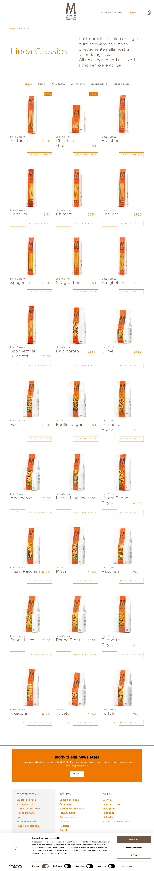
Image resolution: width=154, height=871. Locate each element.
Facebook (109, 813)
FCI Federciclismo (27, 821)
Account (64, 821)
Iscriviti (76, 774)
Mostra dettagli (125, 866)
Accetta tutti (134, 839)
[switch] (67, 866)
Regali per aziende (27, 826)
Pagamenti (66, 804)
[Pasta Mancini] (71, 12)
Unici (19, 817)
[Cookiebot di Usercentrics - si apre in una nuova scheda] (15, 866)
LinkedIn (108, 817)
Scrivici (107, 800)
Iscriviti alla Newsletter (116, 821)
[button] (142, 12)
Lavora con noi (111, 804)
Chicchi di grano (26, 800)
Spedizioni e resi (69, 800)
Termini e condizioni (72, 808)
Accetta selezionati (134, 847)
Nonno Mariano (25, 813)
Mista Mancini (24, 804)
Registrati (65, 826)
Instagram (109, 808)
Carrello (64, 830)
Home (12, 28)
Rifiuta (134, 855)
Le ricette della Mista (29, 808)
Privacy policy (68, 813)
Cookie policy (68, 817)
